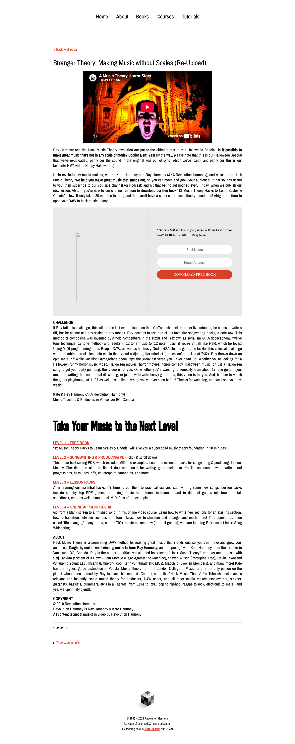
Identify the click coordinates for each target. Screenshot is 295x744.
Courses (165, 16)
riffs (77, 642)
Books (142, 16)
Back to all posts (66, 49)
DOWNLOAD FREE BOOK (195, 274)
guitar (70, 642)
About (122, 16)
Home (102, 16)
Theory (60, 642)
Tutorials (190, 16)
